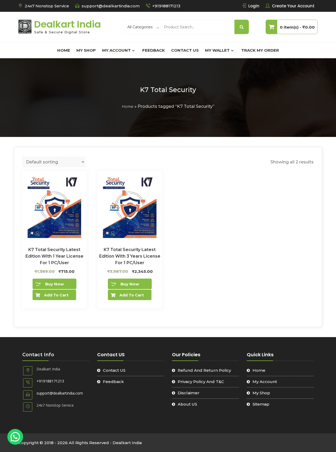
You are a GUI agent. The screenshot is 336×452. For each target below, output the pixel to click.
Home (63, 50)
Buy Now (54, 283)
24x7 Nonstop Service (47, 5)
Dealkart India (67, 24)
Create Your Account (293, 6)
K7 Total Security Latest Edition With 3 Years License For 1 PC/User (129, 256)
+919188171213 (166, 5)
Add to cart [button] (56, 295)
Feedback (153, 50)
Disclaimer (189, 392)
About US (187, 404)
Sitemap (261, 404)
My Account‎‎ (116, 50)
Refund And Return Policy (204, 370)
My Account (265, 381)
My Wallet (217, 50)
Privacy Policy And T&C (201, 381)
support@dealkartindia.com (111, 5)
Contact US (185, 50)
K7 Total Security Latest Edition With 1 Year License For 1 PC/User (54, 256)
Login (253, 6)
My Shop (86, 50)
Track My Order (260, 50)
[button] (15, 437)
